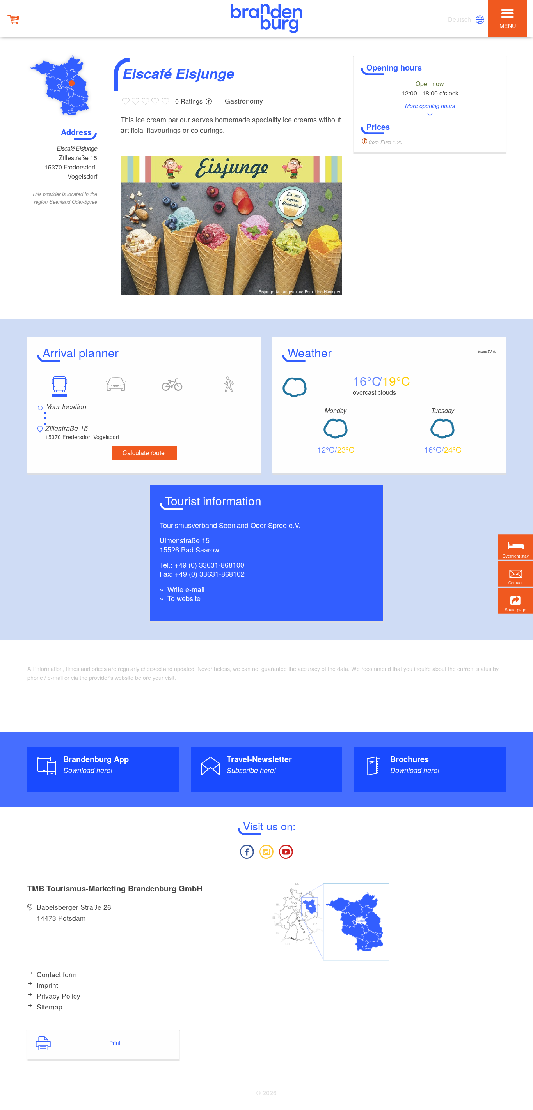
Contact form (57, 974)
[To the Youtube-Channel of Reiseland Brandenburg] (286, 851)
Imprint (47, 985)
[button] (515, 600)
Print (115, 1042)
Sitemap (49, 1006)
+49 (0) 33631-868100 (209, 564)
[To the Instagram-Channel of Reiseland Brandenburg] (266, 851)
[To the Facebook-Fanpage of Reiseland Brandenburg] (246, 851)
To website (183, 598)
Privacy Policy (58, 996)
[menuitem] (460, 19)
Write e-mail (184, 589)
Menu (507, 25)
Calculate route (144, 452)
